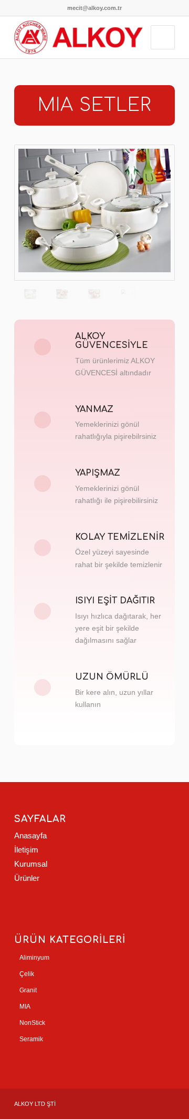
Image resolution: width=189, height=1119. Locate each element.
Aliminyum (34, 957)
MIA (24, 1006)
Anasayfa (30, 835)
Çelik (26, 974)
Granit (28, 990)
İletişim (26, 849)
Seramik (31, 1039)
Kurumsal (30, 863)
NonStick (32, 1022)
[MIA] (94, 213)
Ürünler (26, 878)
